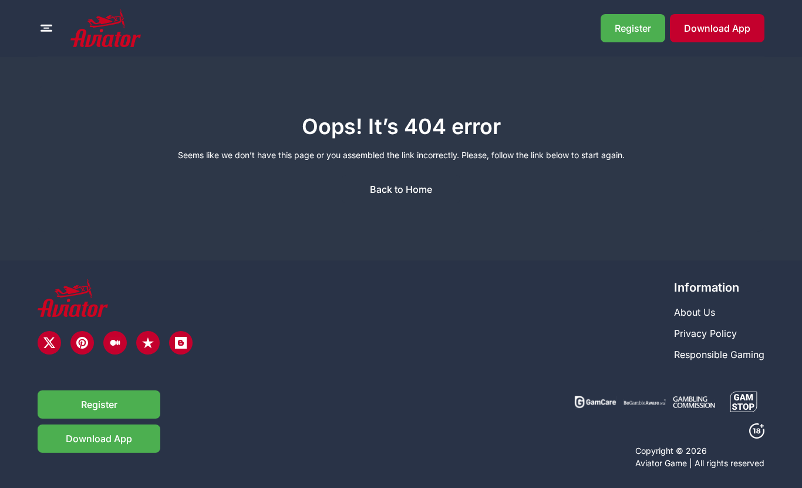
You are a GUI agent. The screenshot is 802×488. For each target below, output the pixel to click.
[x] (49, 343)
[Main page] (105, 28)
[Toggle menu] (46, 28)
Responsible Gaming (719, 354)
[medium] (115, 343)
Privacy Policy (705, 333)
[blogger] (181, 343)
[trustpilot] (148, 343)
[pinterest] (82, 343)
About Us (694, 312)
